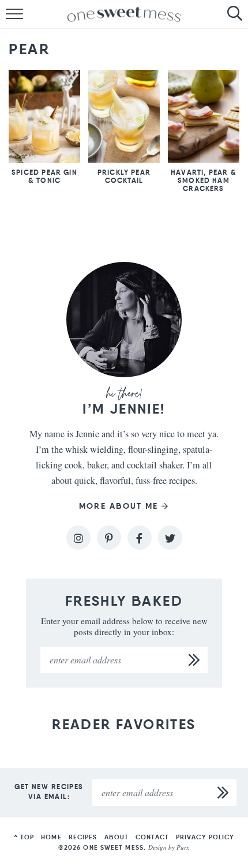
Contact (152, 837)
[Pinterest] (109, 538)
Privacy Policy (205, 837)
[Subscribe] (194, 660)
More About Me (118, 506)
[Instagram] (78, 538)
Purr (182, 847)
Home (51, 837)
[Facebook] (139, 538)
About (116, 837)
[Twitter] (170, 538)
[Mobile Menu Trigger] (8, 14)
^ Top (24, 837)
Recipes (83, 837)
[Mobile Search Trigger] (239, 14)
